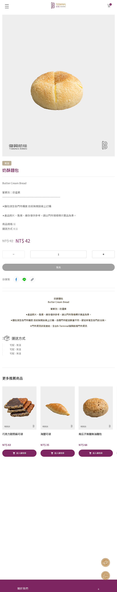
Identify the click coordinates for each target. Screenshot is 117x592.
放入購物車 (21, 453)
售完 (58, 267)
